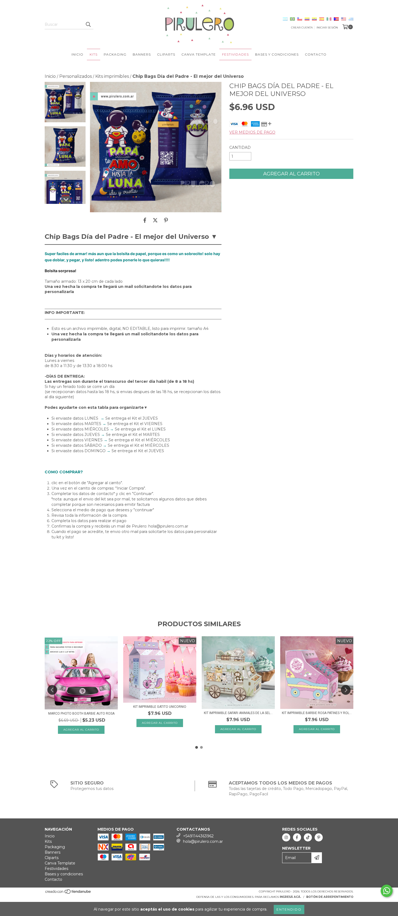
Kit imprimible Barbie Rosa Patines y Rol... (317, 713)
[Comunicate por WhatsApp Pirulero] (387, 891)
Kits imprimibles (112, 76)
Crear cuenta (302, 27)
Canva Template (198, 54)
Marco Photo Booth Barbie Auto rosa (81, 713)
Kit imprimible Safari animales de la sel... (238, 713)
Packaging (115, 54)
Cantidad (240, 147)
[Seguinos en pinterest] (319, 837)
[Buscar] (88, 24)
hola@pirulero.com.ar (203, 841)
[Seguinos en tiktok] (308, 837)
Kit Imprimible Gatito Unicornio (159, 707)
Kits (93, 54)
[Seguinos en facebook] (297, 837)
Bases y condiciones (277, 54)
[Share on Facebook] (144, 220)
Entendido (289, 909)
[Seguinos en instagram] (286, 837)
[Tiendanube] (68, 893)
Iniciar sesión (327, 27)
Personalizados (75, 76)
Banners (142, 54)
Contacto (316, 54)
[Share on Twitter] (155, 220)
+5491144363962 (198, 836)
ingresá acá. (290, 897)
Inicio (77, 54)
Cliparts (166, 54)
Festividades (235, 54)
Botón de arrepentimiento (329, 897)
